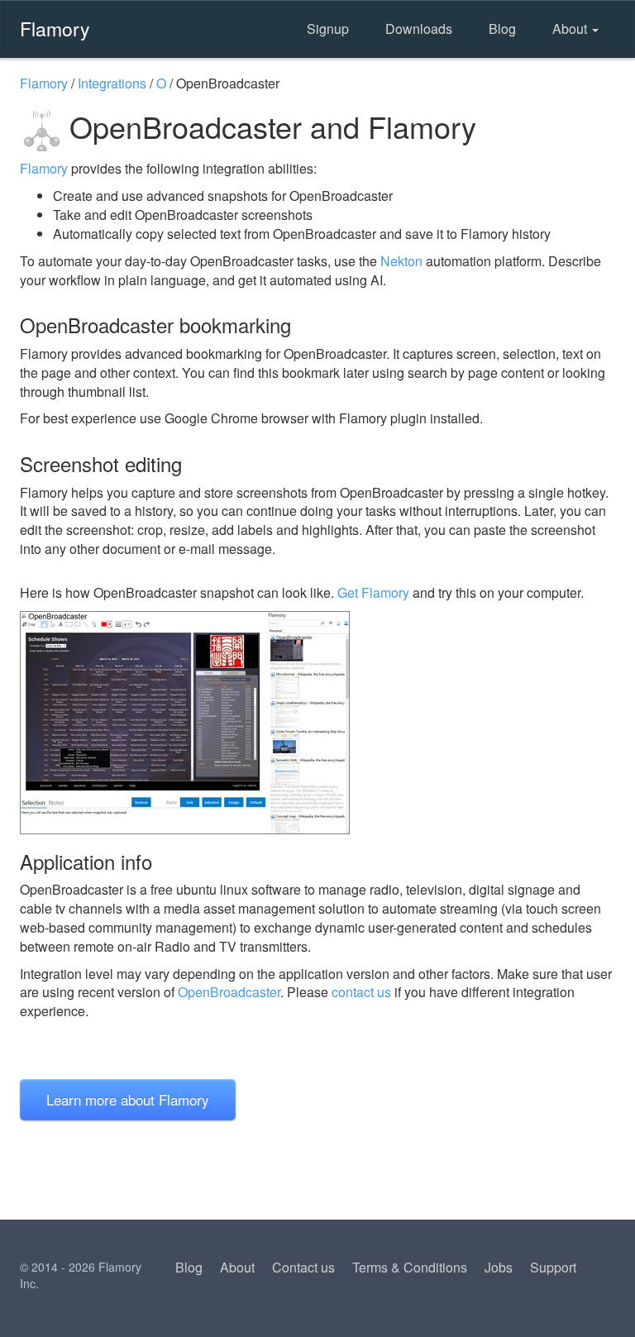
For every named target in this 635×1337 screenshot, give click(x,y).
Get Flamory (373, 592)
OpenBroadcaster (229, 991)
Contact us (303, 1267)
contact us (361, 991)
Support (553, 1267)
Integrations (112, 83)
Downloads (418, 28)
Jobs (499, 1267)
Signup (328, 28)
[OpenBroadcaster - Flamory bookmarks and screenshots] (317, 722)
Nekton (401, 260)
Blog (502, 28)
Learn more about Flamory (127, 1099)
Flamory (55, 28)
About (571, 28)
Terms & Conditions (409, 1267)
